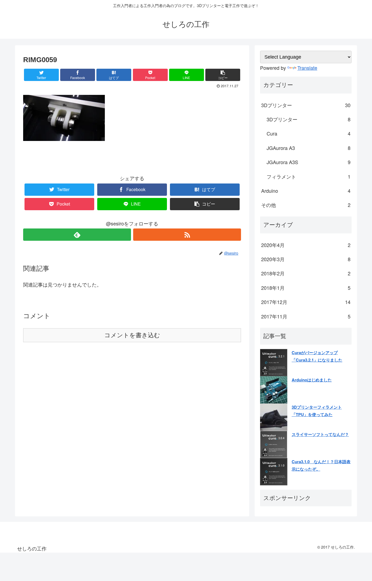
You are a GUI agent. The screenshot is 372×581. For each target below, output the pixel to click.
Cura (308, 133)
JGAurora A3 (308, 147)
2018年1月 (305, 287)
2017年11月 (305, 316)
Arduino (305, 190)
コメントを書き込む (132, 335)
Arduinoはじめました (312, 380)
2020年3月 (305, 259)
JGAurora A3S (308, 161)
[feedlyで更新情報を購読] (77, 234)
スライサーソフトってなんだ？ (320, 434)
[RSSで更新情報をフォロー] (187, 234)
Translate (307, 67)
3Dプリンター (305, 105)
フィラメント (308, 176)
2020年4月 (305, 244)
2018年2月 (305, 273)
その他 (305, 204)
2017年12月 (305, 301)
